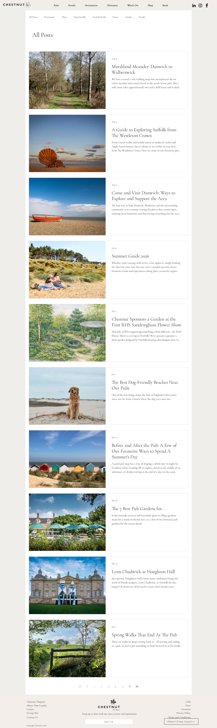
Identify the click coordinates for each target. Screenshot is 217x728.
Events (116, 17)
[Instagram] (200, 5)
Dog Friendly (80, 17)
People (142, 17)
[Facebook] (206, 5)
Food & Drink (99, 17)
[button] (56, 5)
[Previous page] (87, 686)
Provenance (49, 17)
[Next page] (130, 686)
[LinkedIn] (194, 5)
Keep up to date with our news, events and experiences (109, 713)
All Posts (33, 17)
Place (64, 17)
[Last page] (137, 686)
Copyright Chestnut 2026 (36, 725)
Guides (128, 17)
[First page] (80, 686)
